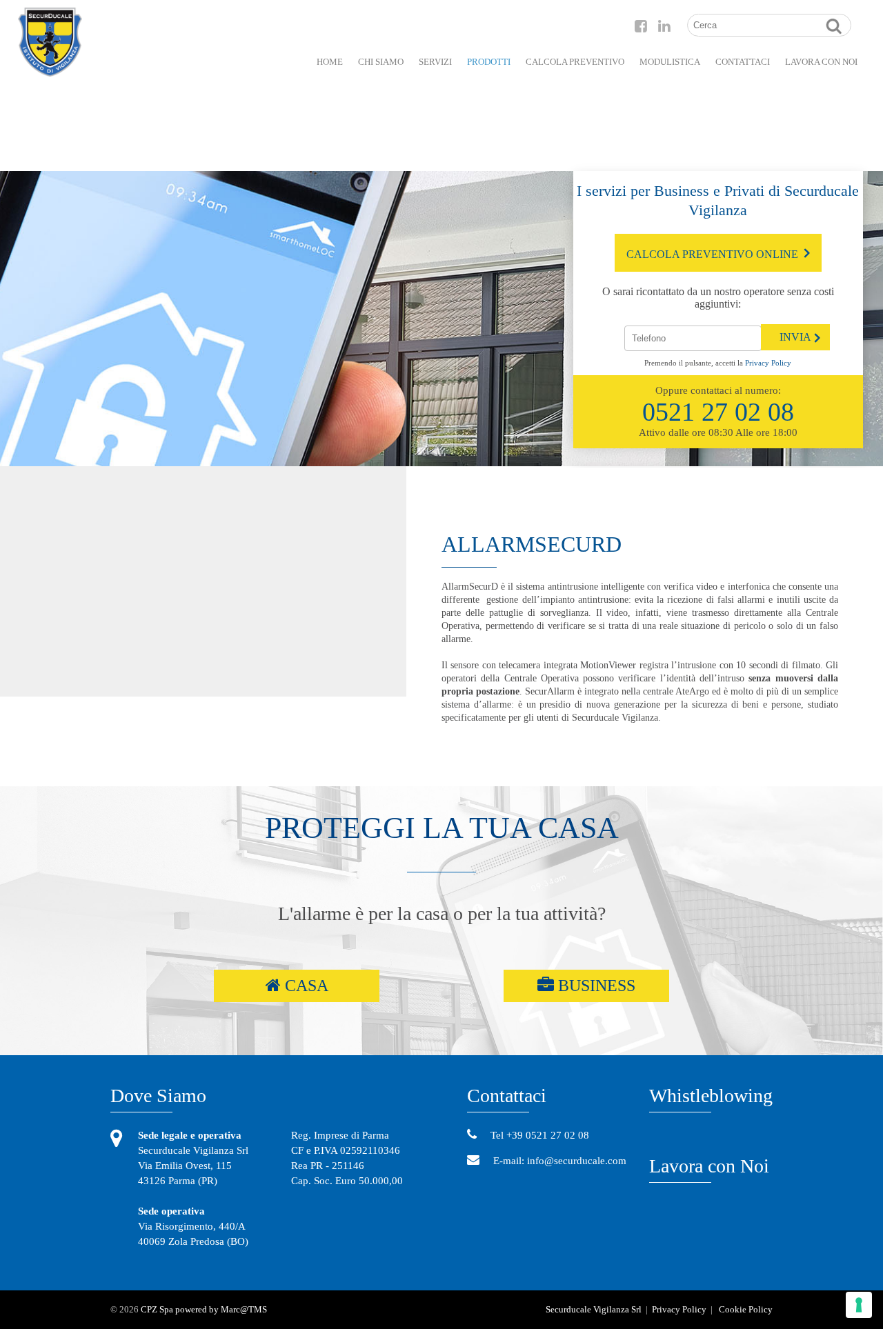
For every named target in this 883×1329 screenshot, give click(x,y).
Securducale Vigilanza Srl (594, 1309)
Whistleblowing (711, 1095)
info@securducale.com (575, 1160)
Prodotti (488, 62)
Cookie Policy (746, 1309)
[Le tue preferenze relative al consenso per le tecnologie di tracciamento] (859, 1305)
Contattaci (742, 62)
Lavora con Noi (709, 1166)
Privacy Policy (768, 363)
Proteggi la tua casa (442, 828)
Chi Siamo (381, 62)
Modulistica (669, 62)
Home (330, 62)
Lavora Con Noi (821, 62)
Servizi (435, 62)
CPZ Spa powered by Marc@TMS (204, 1309)
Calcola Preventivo (575, 62)
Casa (304, 986)
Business (594, 986)
